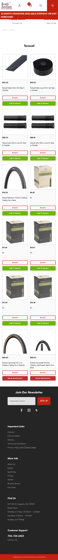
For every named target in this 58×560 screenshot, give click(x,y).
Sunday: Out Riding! (16, 519)
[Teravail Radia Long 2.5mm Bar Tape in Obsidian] (43, 67)
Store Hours (12, 508)
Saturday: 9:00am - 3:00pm (20, 515)
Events (10, 468)
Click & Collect (14, 436)
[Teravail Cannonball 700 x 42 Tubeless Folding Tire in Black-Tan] (15, 342)
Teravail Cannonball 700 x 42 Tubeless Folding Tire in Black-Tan (13, 364)
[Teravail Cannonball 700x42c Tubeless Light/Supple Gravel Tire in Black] (43, 342)
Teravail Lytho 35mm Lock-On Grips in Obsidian (42, 144)
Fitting (10, 476)
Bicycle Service (14, 483)
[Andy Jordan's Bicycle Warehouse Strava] (36, 410)
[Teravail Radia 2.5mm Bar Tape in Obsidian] (15, 67)
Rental (10, 479)
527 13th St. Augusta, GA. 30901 (21, 504)
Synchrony (12, 472)
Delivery (11, 432)
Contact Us (12, 540)
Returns (11, 440)
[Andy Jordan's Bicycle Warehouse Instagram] (29, 410)
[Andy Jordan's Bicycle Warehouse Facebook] (21, 410)
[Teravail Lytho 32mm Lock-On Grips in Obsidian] (15, 122)
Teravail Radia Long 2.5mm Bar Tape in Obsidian (42, 89)
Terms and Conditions (17, 443)
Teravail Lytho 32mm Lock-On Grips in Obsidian (14, 144)
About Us (11, 464)
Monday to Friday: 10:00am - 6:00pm (24, 511)
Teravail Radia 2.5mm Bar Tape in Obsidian (13, 89)
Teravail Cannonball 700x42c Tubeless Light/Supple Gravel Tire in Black (42, 365)
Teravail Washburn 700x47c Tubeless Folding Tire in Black (14, 199)
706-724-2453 (16, 535)
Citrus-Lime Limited (38, 557)
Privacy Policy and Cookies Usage (22, 447)
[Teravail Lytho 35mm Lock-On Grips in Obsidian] (43, 122)
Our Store (12, 487)
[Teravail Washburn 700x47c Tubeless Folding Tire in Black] (15, 177)
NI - (31, 198)
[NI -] (43, 177)
